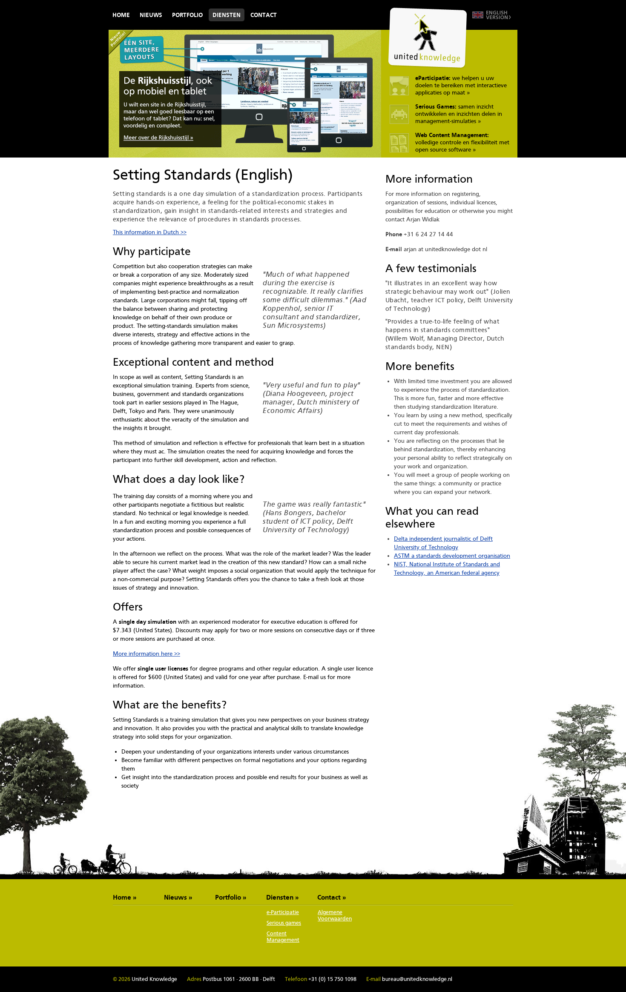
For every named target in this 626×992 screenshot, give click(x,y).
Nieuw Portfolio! (121, 42)
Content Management (283, 936)
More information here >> (146, 653)
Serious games (284, 923)
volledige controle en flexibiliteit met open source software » (462, 142)
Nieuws (151, 14)
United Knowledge (427, 38)
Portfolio (187, 14)
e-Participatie (283, 912)
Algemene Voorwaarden (335, 915)
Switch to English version (491, 15)
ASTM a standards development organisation (452, 555)
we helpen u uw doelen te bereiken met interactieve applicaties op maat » (461, 85)
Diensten (226, 14)
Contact (263, 14)
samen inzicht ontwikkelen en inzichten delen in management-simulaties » (458, 113)
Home (121, 14)
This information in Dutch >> (150, 232)
